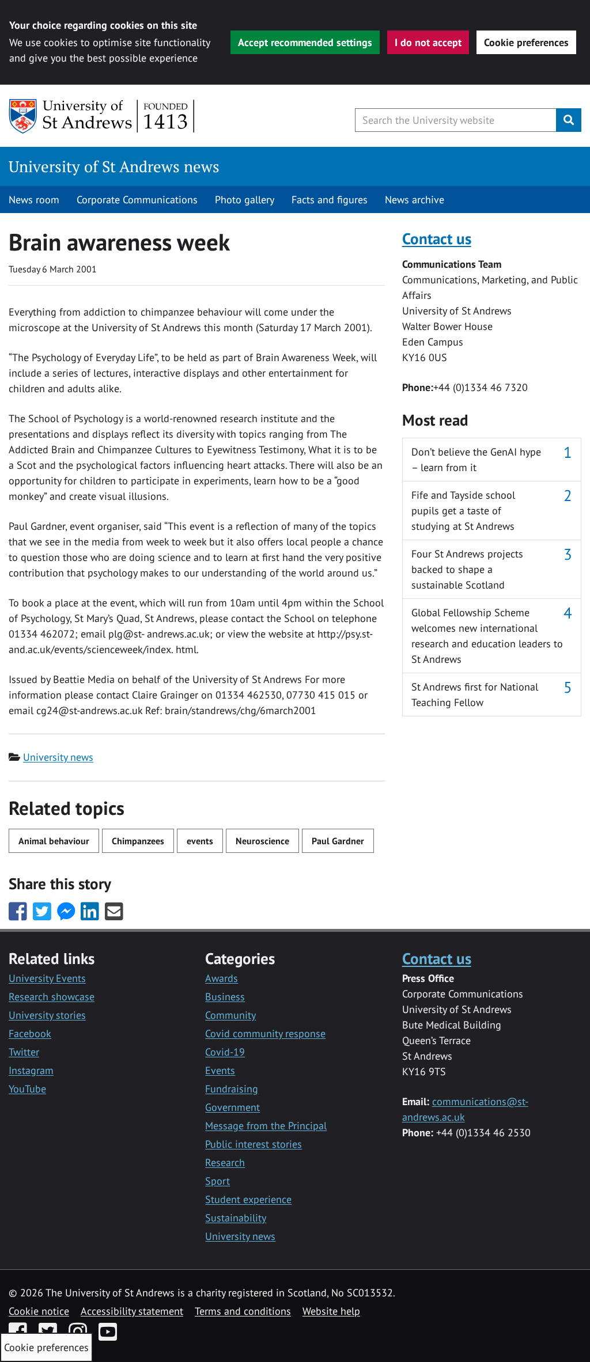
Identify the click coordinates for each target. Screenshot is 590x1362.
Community (230, 1015)
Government (232, 1107)
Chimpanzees (138, 841)
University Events (47, 978)
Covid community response (265, 1033)
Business (225, 996)
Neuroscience (262, 841)
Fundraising (231, 1088)
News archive (414, 199)
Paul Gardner (338, 841)
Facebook (30, 1033)
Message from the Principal (266, 1125)
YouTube (27, 1088)
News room (34, 199)
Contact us (436, 238)
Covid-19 (225, 1052)
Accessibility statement (132, 1311)
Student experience (248, 1199)
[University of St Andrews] (102, 116)
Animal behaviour (53, 841)
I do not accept (428, 42)
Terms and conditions (243, 1311)
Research (225, 1162)
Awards (221, 978)
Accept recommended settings (305, 42)
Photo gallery (244, 199)
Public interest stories (253, 1144)
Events (220, 1070)
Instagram (31, 1070)
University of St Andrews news (114, 166)
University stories (47, 1015)
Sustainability (235, 1217)
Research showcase (51, 996)
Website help (331, 1311)
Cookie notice (39, 1311)
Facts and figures (330, 199)
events (200, 841)
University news (58, 757)
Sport (217, 1181)
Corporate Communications (137, 199)
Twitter (24, 1052)
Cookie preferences (526, 42)
